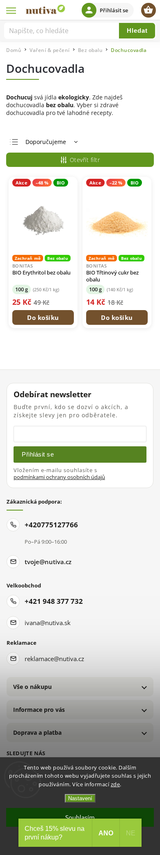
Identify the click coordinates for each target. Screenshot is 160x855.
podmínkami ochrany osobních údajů (59, 477)
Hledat (137, 30)
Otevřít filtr (85, 160)
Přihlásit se (38, 454)
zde (115, 784)
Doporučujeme (45, 142)
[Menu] (11, 10)
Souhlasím (80, 817)
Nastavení (80, 798)
